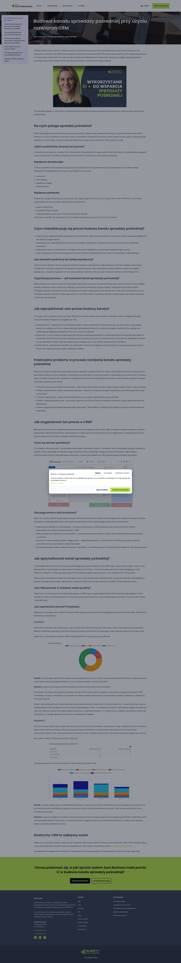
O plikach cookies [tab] (122, 473)
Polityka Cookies (57, 483)
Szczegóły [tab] (108, 473)
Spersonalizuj (102, 490)
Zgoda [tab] (97, 473)
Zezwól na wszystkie (120, 490)
